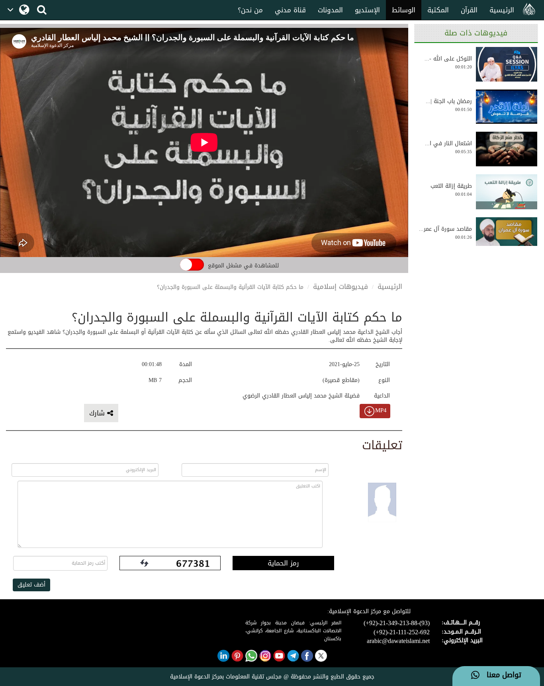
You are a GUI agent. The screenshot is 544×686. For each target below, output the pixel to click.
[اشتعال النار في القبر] (506, 149)
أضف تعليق (31, 584)
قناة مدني (290, 10)
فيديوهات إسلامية (340, 286)
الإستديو (367, 10)
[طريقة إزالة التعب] (506, 191)
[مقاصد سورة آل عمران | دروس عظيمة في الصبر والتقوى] (506, 234)
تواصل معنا (500, 675)
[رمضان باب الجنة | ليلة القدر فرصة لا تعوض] (506, 107)
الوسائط (403, 10)
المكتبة (438, 10)
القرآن (469, 10)
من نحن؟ (250, 10)
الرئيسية (501, 10)
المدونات (330, 10)
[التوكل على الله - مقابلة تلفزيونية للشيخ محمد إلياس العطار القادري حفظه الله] (506, 64)
